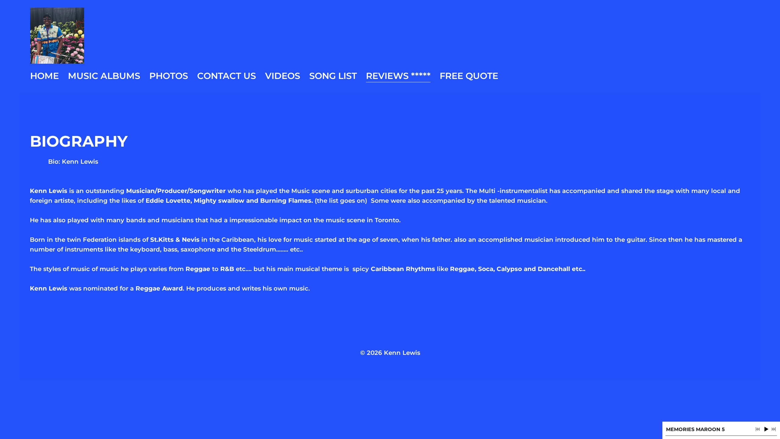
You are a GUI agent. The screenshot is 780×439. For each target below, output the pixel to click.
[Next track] (773, 429)
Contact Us (226, 75)
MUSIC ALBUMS (104, 75)
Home (44, 75)
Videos (282, 75)
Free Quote (469, 75)
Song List (333, 75)
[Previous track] (757, 429)
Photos (168, 75)
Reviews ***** (398, 75)
